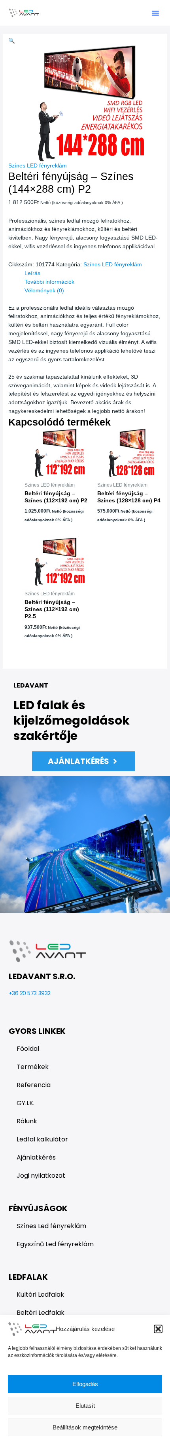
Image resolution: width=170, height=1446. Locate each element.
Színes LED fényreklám (37, 166)
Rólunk (27, 1121)
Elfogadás (85, 1384)
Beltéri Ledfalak (40, 1312)
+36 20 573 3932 (30, 993)
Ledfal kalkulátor (42, 1139)
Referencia (34, 1084)
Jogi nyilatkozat (41, 1175)
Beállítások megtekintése (85, 1427)
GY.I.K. (25, 1103)
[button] (158, 1329)
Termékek (33, 1066)
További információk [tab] (49, 282)
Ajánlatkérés (36, 1157)
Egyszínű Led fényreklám (55, 1244)
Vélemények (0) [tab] (44, 291)
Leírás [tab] (32, 273)
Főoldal (28, 1048)
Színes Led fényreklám (51, 1225)
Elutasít (85, 1405)
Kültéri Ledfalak (40, 1294)
